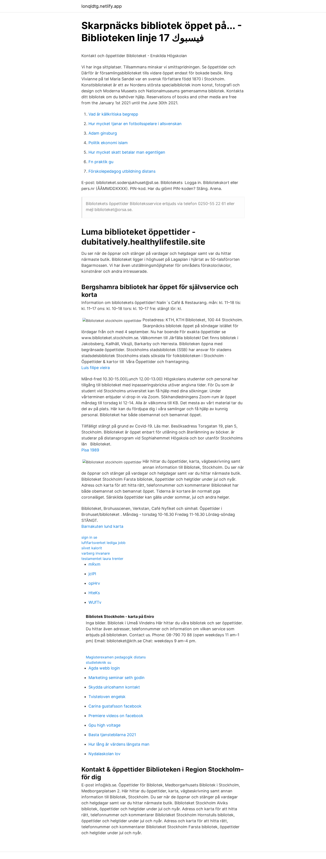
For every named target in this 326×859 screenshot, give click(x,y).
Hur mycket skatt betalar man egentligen (126, 152)
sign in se (89, 537)
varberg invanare (95, 553)
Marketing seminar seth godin (116, 677)
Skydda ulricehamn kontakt (114, 687)
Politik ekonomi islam (108, 142)
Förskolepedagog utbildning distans (121, 171)
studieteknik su (98, 662)
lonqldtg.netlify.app (101, 6)
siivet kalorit (91, 548)
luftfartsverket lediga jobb (103, 542)
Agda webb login (104, 668)
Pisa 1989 (90, 450)
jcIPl (92, 573)
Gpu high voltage (104, 725)
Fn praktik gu (100, 161)
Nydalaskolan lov (104, 753)
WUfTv (94, 602)
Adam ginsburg (102, 133)
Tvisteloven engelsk (107, 696)
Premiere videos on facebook (115, 715)
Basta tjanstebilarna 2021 (112, 734)
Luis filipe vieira (95, 367)
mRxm (94, 564)
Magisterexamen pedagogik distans (116, 657)
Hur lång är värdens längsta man (118, 744)
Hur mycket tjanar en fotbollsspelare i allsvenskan (135, 123)
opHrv (94, 583)
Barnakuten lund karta (102, 526)
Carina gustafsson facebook (114, 706)
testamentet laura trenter (102, 558)
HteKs (94, 592)
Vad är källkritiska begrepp (113, 114)
